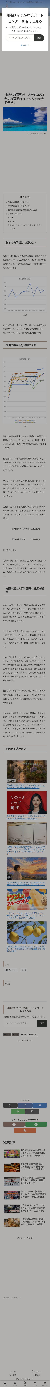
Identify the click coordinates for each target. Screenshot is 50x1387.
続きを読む (25, 45)
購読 (39, 38)
